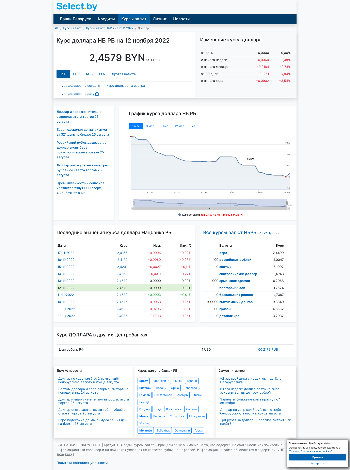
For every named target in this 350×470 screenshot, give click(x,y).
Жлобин (197, 395)
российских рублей (235, 260)
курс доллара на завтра (126, 86)
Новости (181, 18)
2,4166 (122, 253)
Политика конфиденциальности (82, 463)
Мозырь (182, 395)
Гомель (144, 395)
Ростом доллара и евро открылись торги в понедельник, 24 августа (93, 391)
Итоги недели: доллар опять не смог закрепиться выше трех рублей (249, 391)
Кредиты (106, 18)
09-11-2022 (66, 309)
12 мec (179, 126)
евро (223, 253)
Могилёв (145, 430)
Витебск (145, 388)
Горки (198, 430)
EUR (76, 74)
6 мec (164, 126)
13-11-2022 (66, 281)
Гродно (144, 409)
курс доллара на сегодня (80, 86)
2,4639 (121, 309)
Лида (157, 409)
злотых (225, 267)
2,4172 (122, 260)
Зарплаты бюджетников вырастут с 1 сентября (250, 401)
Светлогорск (163, 395)
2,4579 (122, 281)
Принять (317, 457)
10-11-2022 (66, 302)
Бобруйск (163, 430)
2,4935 (121, 316)
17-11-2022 (66, 253)
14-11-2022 (66, 274)
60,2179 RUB (268, 349)
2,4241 (122, 267)
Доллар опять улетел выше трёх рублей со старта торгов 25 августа (83, 170)
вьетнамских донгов (236, 302)
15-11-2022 (66, 267)
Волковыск (173, 409)
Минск (144, 416)
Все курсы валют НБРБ (241, 232)
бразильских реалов (236, 295)
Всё (192, 126)
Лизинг (160, 18)
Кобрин (192, 380)
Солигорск (177, 416)
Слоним (191, 409)
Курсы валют (133, 18)
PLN (102, 74)
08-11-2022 (66, 316)
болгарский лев (232, 288)
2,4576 (122, 302)
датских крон (230, 316)
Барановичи (161, 380)
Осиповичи (182, 430)
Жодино (144, 423)
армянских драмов (234, 281)
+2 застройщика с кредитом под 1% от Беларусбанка (251, 380)
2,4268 (121, 274)
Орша (175, 388)
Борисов (159, 416)
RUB (89, 74)
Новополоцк (192, 388)
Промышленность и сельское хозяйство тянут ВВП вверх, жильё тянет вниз (80, 188)
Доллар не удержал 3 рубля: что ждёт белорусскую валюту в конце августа (89, 380)
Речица (144, 402)
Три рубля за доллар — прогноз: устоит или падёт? (255, 422)
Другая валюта (124, 74)
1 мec (136, 126)
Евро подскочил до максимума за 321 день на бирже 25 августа (93, 422)
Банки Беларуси (75, 18)
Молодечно (197, 416)
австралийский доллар (238, 274)
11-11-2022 (66, 295)
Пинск (178, 380)
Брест (143, 380)
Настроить (317, 463)
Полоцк (161, 388)
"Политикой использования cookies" (310, 451)
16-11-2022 (66, 260)
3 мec (150, 126)
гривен (224, 309)
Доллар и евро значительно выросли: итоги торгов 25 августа (79, 116)
